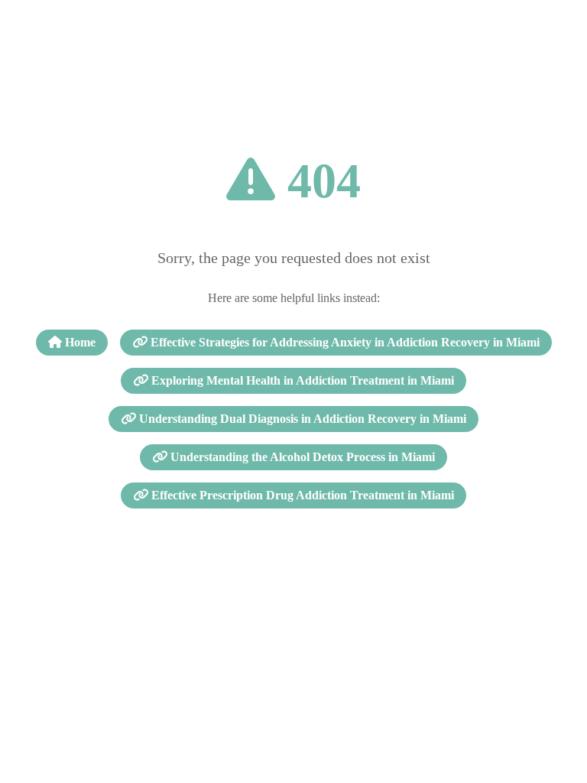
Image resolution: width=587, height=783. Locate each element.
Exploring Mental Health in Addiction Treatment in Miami (301, 380)
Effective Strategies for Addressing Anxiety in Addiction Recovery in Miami (344, 342)
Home (79, 342)
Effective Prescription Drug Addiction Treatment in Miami (301, 495)
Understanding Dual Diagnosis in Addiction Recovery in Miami (301, 418)
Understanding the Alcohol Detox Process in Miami (301, 456)
